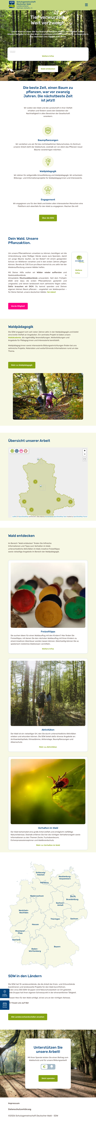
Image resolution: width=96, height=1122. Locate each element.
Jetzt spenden (48, 1078)
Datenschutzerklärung (19, 1109)
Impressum (14, 1103)
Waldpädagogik (48, 171)
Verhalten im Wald (48, 828)
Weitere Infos (48, 56)
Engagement (48, 199)
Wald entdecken (48, 69)
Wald (12, 51)
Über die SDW (48, 218)
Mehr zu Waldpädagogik (21, 365)
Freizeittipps (48, 631)
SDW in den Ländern (25, 976)
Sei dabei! (51, 292)
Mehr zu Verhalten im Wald (48, 845)
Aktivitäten (48, 729)
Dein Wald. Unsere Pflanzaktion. (23, 240)
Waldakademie (14, 337)
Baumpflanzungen (48, 140)
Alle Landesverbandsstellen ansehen (27, 1017)
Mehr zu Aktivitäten (48, 747)
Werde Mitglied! (18, 306)
